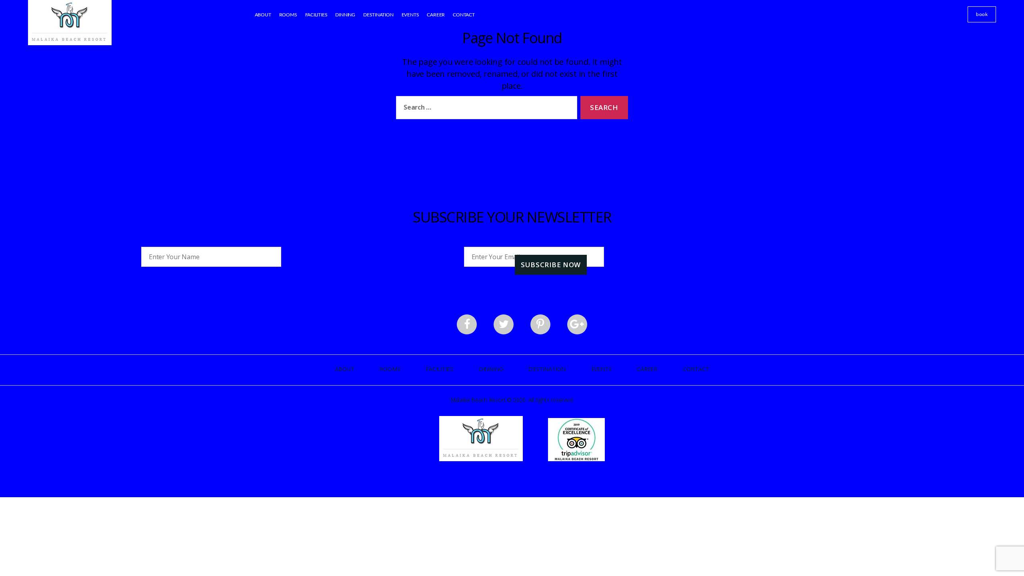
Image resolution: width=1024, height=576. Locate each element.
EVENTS (410, 14)
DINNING (345, 14)
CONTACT (464, 14)
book (982, 14)
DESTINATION (378, 14)
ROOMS (288, 14)
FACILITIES (316, 14)
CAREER (436, 14)
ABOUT (263, 14)
